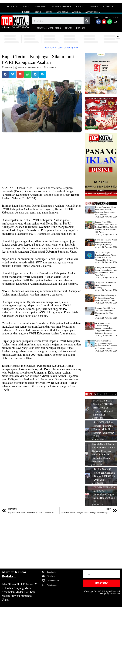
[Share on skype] (42, 74)
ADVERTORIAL (92, 12)
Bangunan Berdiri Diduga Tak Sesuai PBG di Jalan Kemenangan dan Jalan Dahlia (105, 312)
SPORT (49, 12)
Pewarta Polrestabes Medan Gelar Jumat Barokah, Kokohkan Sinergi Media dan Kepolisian (105, 211)
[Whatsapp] (109, 21)
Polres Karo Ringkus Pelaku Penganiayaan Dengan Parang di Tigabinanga (106, 242)
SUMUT (79, 6)
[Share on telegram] (35, 74)
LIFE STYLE (62, 12)
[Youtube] (104, 21)
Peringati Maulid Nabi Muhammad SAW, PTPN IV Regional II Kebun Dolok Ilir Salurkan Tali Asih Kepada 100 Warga (106, 227)
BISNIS (38, 12)
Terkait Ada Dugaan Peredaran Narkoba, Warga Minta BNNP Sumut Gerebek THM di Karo (105, 256)
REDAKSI (80, 28)
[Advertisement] (42, 162)
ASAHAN (51, 67)
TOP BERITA (12, 6)
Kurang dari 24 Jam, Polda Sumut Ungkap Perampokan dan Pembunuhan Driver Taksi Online (106, 271)
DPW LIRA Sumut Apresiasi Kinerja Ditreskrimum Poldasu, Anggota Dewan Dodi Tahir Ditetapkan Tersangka (105, 328)
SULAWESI (108, 6)
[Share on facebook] (5, 74)
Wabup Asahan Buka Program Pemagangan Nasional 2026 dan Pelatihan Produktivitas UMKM (106, 344)
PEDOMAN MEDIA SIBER (49, 28)
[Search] (87, 20)
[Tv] (115, 21)
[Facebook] (98, 21)
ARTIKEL (76, 12)
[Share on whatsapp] (27, 74)
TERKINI (26, 6)
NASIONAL (40, 6)
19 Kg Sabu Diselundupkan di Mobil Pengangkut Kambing (105, 285)
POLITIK (26, 12)
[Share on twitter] (12, 74)
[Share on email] (20, 74)
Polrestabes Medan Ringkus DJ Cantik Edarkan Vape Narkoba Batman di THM (105, 297)
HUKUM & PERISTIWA (60, 6)
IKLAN (68, 28)
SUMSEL (94, 6)
